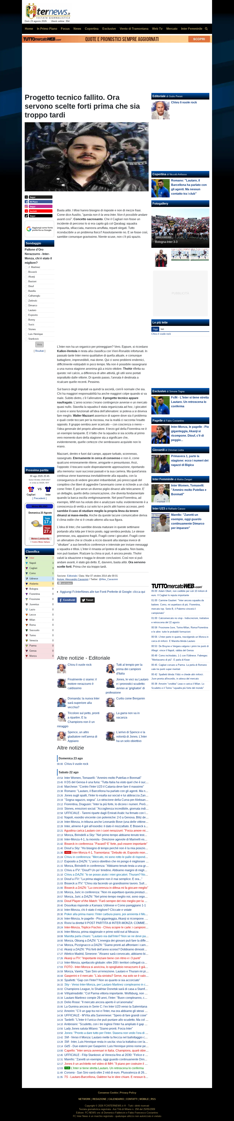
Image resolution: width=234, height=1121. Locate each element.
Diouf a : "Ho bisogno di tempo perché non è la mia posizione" (107, 848)
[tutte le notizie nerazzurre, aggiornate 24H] (48, 11)
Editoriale (72, 575)
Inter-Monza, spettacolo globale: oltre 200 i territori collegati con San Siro (111, 962)
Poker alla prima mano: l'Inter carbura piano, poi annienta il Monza (107, 914)
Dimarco (32, 305)
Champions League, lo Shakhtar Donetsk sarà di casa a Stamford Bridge (111, 988)
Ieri (162, 329)
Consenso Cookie (108, 1092)
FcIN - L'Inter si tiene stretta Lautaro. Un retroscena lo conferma (190, 402)
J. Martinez (34, 267)
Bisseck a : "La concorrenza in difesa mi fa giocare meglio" (106, 887)
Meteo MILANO (39, 506)
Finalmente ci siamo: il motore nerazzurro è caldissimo (82, 684)
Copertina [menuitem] (92, 28)
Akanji (31, 276)
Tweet (89, 599)
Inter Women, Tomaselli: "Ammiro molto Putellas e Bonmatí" (102, 777)
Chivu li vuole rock (80, 664)
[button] (39, 344)
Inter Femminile (163, 479)
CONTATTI (131, 1099)
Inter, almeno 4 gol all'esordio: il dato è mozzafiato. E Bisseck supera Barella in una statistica (124, 826)
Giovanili (158, 449)
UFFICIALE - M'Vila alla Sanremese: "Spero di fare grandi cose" (105, 1015)
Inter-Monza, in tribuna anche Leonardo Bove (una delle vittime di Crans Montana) (117, 821)
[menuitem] (206, 28)
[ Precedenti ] (39, 498)
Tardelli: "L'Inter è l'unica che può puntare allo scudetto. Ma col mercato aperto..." (116, 1019)
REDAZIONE (99, 1099)
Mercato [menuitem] (172, 28)
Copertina (159, 174)
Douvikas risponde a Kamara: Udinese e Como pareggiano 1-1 (105, 905)
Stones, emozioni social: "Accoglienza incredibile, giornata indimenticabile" (113, 808)
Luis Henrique (35, 334)
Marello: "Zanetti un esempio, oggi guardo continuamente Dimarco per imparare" (116, 1059)
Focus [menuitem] (65, 28)
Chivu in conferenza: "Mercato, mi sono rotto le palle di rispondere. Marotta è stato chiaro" (122, 857)
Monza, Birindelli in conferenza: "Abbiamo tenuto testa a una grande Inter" (112, 865)
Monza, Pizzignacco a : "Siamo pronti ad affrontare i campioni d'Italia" (113, 945)
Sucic (31, 324)
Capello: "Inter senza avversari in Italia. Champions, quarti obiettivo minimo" (113, 1050)
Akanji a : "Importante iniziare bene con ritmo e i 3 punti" (102, 958)
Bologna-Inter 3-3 (166, 241)
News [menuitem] (77, 28)
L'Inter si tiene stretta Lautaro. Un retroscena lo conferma (104, 1068)
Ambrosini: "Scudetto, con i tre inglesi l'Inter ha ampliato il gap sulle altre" (111, 1024)
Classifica (32, 551)
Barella (32, 291)
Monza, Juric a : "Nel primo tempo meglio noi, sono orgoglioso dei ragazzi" (116, 896)
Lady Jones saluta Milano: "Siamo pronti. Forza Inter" (98, 1028)
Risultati (39, 351)
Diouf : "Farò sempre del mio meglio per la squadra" (110, 901)
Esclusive (159, 391)
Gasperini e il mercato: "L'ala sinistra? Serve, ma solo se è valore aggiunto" (112, 975)
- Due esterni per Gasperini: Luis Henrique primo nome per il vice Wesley (114, 1046)
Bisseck (32, 272)
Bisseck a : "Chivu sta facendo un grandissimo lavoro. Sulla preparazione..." (115, 883)
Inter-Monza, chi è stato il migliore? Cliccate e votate (98, 909)
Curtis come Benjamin (130, 698)
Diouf (31, 286)
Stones (32, 329)
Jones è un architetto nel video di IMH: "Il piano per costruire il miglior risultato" (115, 1063)
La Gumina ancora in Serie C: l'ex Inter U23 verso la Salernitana (105, 1006)
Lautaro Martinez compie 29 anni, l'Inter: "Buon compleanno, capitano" (109, 997)
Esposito (33, 315)
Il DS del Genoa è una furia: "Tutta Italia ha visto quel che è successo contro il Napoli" (119, 782)
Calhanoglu (34, 295)
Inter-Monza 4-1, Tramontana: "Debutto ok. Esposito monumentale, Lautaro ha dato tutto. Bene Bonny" (134, 852)
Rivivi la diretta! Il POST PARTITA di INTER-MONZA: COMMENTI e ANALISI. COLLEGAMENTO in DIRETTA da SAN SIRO (144, 923)
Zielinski (32, 300)
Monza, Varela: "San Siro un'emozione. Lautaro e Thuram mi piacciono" (110, 971)
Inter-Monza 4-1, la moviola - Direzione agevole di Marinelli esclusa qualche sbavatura (120, 839)
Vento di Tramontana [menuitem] (134, 28)
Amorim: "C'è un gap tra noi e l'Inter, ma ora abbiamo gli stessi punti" (108, 1010)
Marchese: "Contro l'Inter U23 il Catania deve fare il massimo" (104, 786)
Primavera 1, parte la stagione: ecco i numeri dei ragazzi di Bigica (189, 460)
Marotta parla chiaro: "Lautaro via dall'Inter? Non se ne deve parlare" (108, 936)
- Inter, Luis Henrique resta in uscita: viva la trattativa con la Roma (109, 1041)
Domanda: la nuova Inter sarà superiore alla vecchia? (83, 703)
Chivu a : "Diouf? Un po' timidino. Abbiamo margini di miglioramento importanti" (117, 870)
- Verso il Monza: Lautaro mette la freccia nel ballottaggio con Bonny (110, 1037)
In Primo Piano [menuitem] (47, 28)
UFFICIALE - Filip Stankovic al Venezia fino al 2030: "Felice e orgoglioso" (112, 1054)
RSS (153, 1099)
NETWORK (84, 1099)
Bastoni (32, 281)
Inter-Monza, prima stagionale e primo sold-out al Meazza (101, 931)
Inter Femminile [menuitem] (191, 28)
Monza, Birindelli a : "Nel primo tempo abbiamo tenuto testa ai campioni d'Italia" (118, 835)
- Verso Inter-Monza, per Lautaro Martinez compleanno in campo (108, 984)
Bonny (31, 319)
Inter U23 (158, 508)
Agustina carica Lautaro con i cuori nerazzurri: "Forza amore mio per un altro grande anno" (122, 830)
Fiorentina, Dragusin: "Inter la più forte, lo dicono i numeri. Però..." (106, 804)
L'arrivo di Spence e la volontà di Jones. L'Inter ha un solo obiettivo (131, 737)
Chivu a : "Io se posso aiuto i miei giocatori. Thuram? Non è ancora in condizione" (121, 874)
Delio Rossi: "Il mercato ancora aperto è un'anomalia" (98, 1002)
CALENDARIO (116, 1099)
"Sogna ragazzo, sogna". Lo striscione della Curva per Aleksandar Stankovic (113, 799)
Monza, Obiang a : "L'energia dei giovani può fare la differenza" (109, 940)
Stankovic (33, 338)
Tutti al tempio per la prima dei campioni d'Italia (129, 669)
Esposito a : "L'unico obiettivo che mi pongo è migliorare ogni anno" (112, 861)
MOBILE (144, 1099)
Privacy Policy (128, 1092)
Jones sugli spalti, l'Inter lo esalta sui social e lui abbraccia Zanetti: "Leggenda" (115, 795)
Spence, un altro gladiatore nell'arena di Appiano (82, 737)
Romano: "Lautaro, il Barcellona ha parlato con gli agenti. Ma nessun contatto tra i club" (120, 791)
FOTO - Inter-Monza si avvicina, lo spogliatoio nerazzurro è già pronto (109, 967)
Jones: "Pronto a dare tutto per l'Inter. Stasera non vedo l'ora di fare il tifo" (111, 1032)
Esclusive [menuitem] (109, 28)
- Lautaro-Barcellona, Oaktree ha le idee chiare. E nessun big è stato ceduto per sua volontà (125, 1076)
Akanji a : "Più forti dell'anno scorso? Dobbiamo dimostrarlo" (107, 949)
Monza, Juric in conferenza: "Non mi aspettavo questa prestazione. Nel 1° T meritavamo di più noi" (127, 892)
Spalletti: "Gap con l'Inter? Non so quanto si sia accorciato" (102, 980)
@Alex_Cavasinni (108, 579)
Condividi (68, 599)
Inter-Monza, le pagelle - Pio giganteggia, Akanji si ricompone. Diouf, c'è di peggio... (118, 918)
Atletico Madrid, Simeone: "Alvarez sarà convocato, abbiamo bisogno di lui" (113, 953)
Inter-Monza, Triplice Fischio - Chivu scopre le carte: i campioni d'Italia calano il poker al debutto (126, 927)
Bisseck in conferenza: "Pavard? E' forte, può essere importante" (106, 843)
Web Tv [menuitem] (157, 28)
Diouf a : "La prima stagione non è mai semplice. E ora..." (103, 879)
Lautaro (32, 310)
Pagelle (157, 420)
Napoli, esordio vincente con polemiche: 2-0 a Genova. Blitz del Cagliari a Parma (116, 817)
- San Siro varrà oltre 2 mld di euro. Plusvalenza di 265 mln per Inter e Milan (118, 1072)
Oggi (155, 329)
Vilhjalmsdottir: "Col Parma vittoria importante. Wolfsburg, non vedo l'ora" (111, 993)
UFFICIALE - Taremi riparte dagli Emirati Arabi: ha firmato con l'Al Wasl (110, 813)
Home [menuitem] (29, 28)
